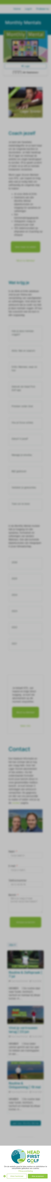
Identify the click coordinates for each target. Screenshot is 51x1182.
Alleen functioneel (16, 1176)
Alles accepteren (38, 1176)
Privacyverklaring (26, 1171)
